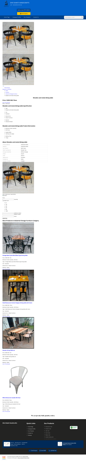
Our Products (27, 17)
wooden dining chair (49, 437)
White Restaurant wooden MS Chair (11, 397)
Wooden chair (48, 428)
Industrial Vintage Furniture (11, 94)
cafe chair (47, 430)
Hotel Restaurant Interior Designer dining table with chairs (17, 303)
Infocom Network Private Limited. (23, 457)
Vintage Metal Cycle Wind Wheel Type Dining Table (15, 255)
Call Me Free (53, 450)
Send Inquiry (24, 13)
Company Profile (17, 17)
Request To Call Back (7, 89)
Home (6, 90)
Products (7, 92)
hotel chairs (48, 432)
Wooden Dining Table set (9, 350)
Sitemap (30, 435)
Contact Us (36, 17)
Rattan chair (48, 435)
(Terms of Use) (25, 456)
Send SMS (43, 450)
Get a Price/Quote (6, 102)
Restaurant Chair (49, 426)
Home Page (7, 17)
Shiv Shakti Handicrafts (19, 4)
